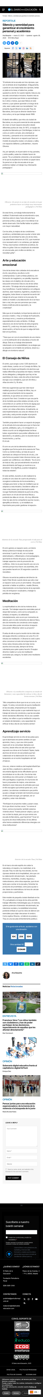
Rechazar (16, 1393)
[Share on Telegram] (16, 43)
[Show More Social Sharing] (20, 43)
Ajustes (26, 1393)
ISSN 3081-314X (9, 1286)
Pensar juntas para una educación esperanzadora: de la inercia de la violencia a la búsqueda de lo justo (19, 1106)
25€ (21, 936)
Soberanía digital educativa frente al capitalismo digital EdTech (20, 1066)
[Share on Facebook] (12, 43)
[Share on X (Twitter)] (4, 43)
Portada (5, 16)
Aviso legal (10, 1370)
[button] (21, 1205)
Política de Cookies (14, 1374)
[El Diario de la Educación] (22, 10)
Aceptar (6, 1393)
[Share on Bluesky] (8, 43)
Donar (21, 949)
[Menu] (3, 9)
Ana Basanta (7, 35)
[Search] (40, 9)
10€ (14, 936)
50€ (29, 936)
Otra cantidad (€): (17, 944)
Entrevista (9, 1016)
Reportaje (9, 21)
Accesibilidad (31, 1374)
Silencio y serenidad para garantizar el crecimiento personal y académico (18, 28)
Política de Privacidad (28, 1370)
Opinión (7, 1061)
